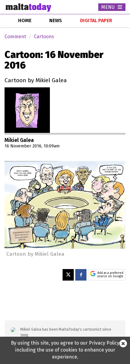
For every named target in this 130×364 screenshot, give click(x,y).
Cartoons (44, 36)
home (24, 20)
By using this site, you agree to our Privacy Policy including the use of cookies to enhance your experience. (65, 350)
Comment (15, 36)
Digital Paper (96, 20)
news (55, 20)
